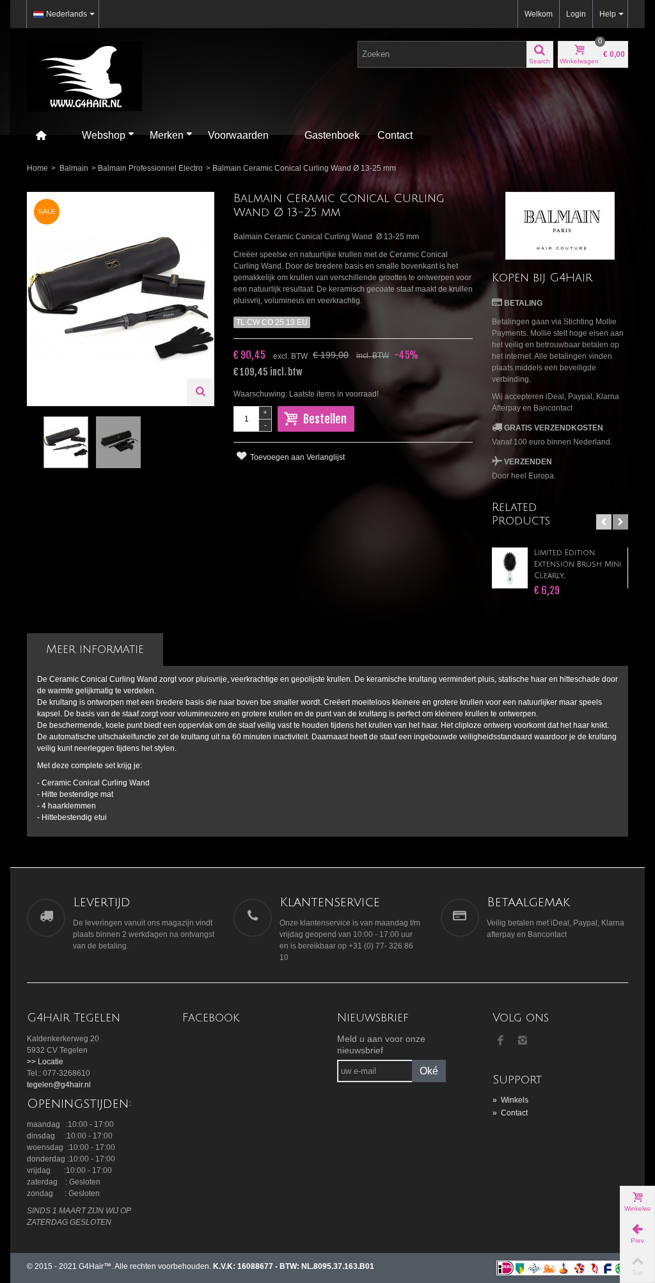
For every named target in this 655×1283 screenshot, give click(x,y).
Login (576, 14)
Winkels (510, 1100)
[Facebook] (501, 1041)
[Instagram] (522, 1041)
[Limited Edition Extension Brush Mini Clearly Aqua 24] (510, 567)
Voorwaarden (238, 135)
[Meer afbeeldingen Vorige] (33, 442)
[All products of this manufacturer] (560, 226)
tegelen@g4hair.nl (59, 1084)
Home (37, 168)
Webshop (103, 135)
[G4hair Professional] (84, 75)
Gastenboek (331, 135)
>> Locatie (45, 1061)
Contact (395, 135)
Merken (167, 135)
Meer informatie (95, 649)
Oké (429, 1071)
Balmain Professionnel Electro (150, 168)
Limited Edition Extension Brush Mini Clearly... (577, 564)
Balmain (73, 168)
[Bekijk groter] (200, 392)
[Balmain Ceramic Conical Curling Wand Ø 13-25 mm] (65, 442)
